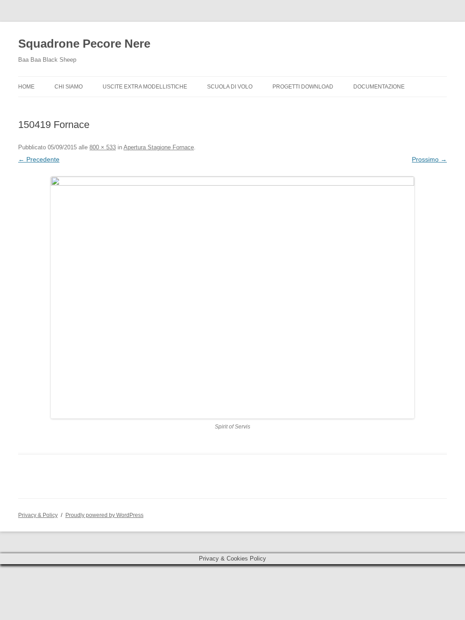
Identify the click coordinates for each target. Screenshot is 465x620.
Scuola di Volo (229, 87)
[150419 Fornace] (232, 297)
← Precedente (38, 159)
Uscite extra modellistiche (145, 87)
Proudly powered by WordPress (104, 515)
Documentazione (379, 87)
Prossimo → (429, 159)
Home (26, 87)
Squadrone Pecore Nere (84, 43)
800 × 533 (102, 147)
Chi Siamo (68, 87)
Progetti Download (302, 87)
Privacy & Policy (38, 515)
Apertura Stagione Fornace (159, 147)
